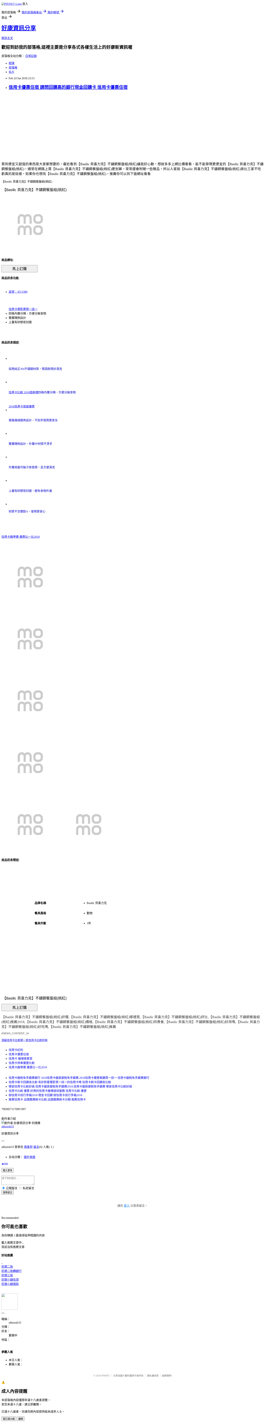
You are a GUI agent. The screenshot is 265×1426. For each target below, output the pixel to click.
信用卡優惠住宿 (19, 1054)
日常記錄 (31, 56)
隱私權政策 (153, 1375)
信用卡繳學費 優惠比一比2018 (20, 536)
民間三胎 (7, 1275)
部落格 (13, 67)
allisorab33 (7, 1126)
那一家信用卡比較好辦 (33, 1040)
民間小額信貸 (10, 1279)
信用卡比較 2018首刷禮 (23, 392)
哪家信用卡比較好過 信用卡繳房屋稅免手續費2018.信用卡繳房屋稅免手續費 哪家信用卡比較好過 (70, 1086)
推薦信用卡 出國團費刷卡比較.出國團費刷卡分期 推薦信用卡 (47, 1099)
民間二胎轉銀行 (11, 1271)
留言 (36, 1146)
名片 (11, 71)
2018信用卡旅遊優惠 (22, 406)
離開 (20, 1418)
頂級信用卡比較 (10, 1040)
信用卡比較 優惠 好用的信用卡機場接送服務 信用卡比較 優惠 (48, 1090)
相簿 (11, 63)
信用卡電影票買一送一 (23, 309)
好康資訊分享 (18, 28)
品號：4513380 (18, 291)
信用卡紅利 (16, 1049)
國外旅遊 (29, 1157)
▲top (4, 1163)
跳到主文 (7, 38)
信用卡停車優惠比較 (22, 1062)
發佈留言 (7, 1192)
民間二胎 (7, 1266)
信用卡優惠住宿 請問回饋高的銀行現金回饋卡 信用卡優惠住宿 (68, 87)
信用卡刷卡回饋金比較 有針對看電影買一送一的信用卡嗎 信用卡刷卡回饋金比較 (60, 1082)
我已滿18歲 (9, 1418)
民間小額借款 (10, 1284)
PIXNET (105, 1375)
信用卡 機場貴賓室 (20, 1058)
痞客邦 (28, 1146)
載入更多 (7, 1170)
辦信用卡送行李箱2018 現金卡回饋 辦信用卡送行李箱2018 (45, 1095)
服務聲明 (166, 1375)
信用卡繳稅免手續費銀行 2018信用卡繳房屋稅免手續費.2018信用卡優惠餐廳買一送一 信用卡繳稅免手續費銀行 (79, 1077)
